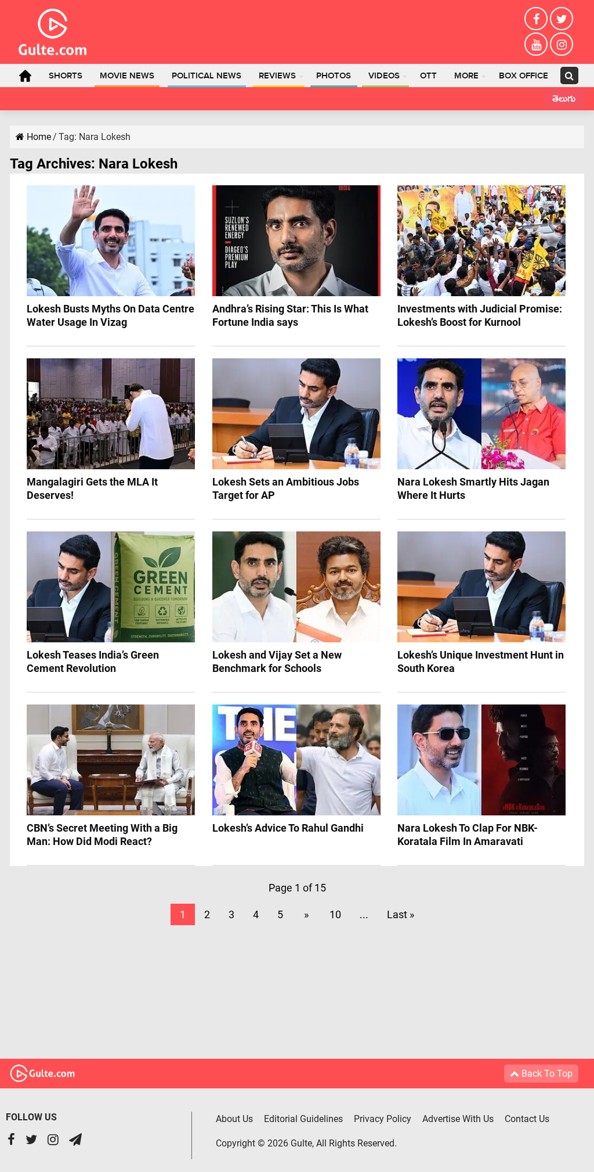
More (466, 76)
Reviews (277, 76)
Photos (333, 76)
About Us (234, 1118)
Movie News (127, 76)
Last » (400, 914)
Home (25, 75)
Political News (206, 76)
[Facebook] (536, 18)
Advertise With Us (458, 1118)
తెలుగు (563, 100)
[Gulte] (52, 30)
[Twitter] (561, 18)
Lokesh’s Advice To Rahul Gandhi (288, 828)
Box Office (523, 76)
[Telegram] (75, 1140)
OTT (428, 76)
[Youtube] (536, 44)
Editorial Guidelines (303, 1118)
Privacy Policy (382, 1118)
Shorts (65, 76)
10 (335, 914)
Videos (384, 76)
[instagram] (561, 44)
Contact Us (527, 1118)
